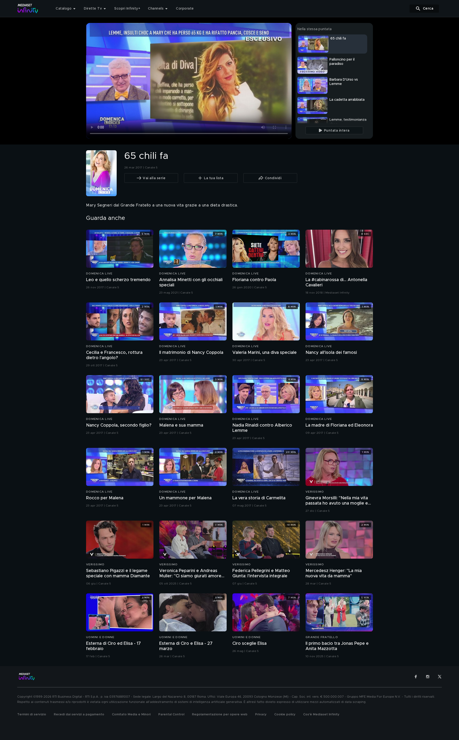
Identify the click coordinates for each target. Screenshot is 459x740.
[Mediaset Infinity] (27, 8)
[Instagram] (428, 676)
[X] (439, 676)
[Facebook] (416, 676)
